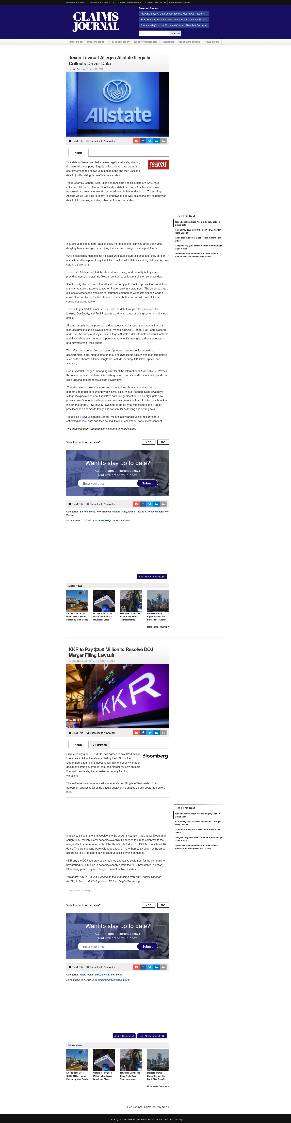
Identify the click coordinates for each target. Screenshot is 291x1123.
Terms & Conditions (164, 1119)
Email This (77, 141)
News (100, 511)
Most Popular (95, 42)
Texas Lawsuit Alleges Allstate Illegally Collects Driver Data (197, 815)
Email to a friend (136, 140)
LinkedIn (156, 140)
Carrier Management (180, 2)
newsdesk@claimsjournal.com (114, 520)
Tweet (149, 140)
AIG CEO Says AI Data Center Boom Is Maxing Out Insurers (173, 13)
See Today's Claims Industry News (148, 1107)
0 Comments (100, 744)
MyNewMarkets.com (155, 2)
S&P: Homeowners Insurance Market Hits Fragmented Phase (173, 19)
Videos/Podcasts (189, 42)
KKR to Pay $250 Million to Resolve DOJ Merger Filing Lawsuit (198, 823)
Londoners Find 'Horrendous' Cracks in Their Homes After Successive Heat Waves (196, 255)
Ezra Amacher (78, 69)
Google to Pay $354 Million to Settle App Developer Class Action (102, 618)
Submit (147, 483)
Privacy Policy (147, 1119)
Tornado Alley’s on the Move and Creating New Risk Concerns (174, 25)
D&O (97, 974)
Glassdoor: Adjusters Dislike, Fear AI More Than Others (198, 831)
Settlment (116, 974)
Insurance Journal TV (102, 2)
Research (168, 42)
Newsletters (211, 42)
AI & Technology (119, 42)
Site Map (178, 1119)
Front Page (76, 42)
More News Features (157, 626)
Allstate (116, 511)
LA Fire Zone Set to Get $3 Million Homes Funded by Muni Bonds (77, 616)
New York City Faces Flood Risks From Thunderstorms (130, 616)
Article (78, 152)
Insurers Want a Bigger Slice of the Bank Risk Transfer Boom (156, 618)
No (163, 442)
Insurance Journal (76, 2)
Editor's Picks (87, 511)
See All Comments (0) (152, 576)
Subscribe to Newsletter (102, 141)
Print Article (163, 140)
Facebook (143, 140)
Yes (149, 442)
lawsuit (132, 511)
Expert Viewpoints (145, 42)
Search (175, 33)
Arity (124, 511)
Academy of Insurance (129, 2)
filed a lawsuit (82, 417)
